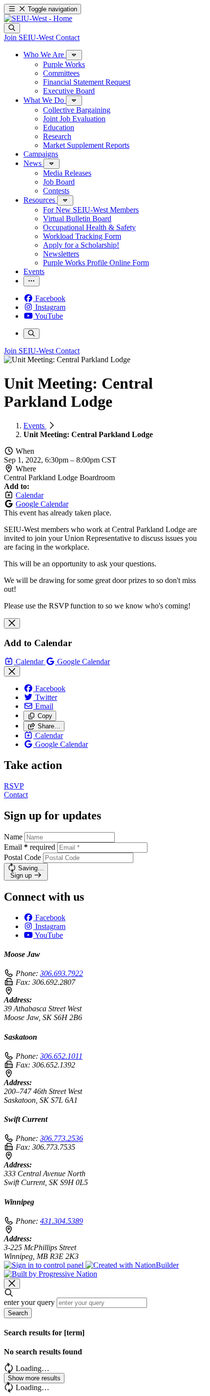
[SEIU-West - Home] (38, 18)
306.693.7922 (61, 973)
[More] (74, 55)
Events (34, 425)
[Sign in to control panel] (44, 1265)
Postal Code (22, 857)
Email (29, 847)
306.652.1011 (61, 1056)
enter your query (29, 1302)
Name (13, 837)
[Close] (12, 623)
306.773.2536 (61, 1138)
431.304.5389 (61, 1221)
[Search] (12, 28)
